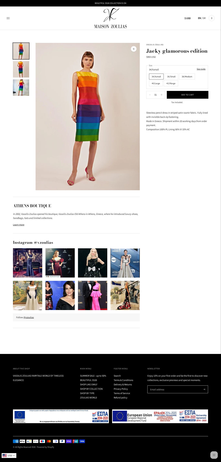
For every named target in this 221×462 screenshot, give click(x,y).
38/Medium (187, 76)
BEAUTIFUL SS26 (88, 380)
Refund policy (120, 397)
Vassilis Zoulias (154, 44)
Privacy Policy (121, 388)
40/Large (156, 83)
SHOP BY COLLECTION (91, 388)
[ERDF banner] (160, 416)
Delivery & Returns (123, 384)
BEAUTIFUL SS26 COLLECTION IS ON (110, 3)
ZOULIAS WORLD (88, 397)
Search (117, 375)
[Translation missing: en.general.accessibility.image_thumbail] (21, 51)
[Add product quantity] (149, 95)
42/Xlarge (170, 83)
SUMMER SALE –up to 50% (93, 375)
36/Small (171, 76)
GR (204, 18)
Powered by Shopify (45, 447)
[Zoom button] (134, 49)
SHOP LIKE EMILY (88, 384)
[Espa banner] (61, 416)
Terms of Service (122, 393)
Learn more (18, 224)
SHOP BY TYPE (87, 393)
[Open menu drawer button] (8, 18)
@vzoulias (28, 317)
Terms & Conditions (123, 380)
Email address (157, 385)
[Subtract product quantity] (161, 95)
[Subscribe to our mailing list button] (204, 389)
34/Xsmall (156, 76)
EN (199, 18)
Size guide (201, 69)
